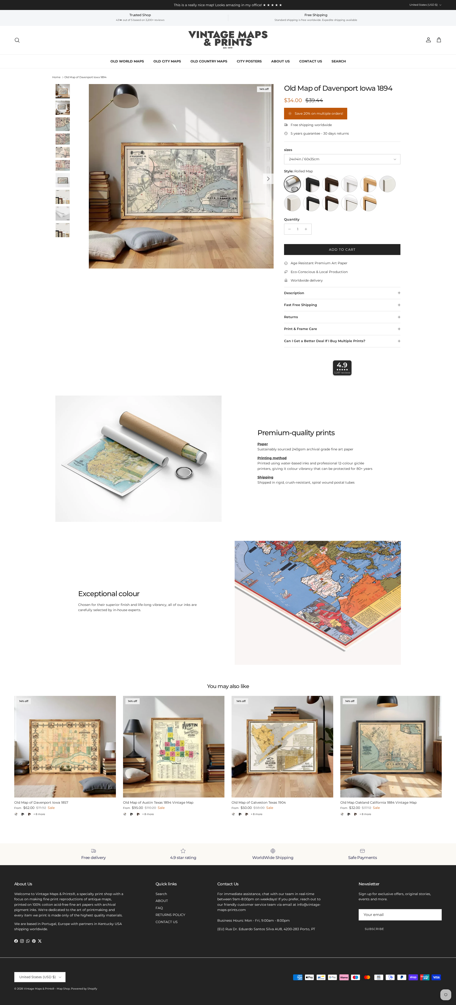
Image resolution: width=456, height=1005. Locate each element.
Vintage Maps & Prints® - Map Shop (47, 988)
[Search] (17, 40)
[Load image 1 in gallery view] (181, 176)
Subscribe (374, 929)
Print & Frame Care (300, 329)
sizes (288, 150)
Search (161, 894)
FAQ (159, 908)
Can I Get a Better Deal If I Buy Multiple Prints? (324, 341)
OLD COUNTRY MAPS (208, 61)
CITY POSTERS (249, 61)
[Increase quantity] (307, 229)
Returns (291, 317)
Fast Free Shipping (300, 305)
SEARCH (339, 61)
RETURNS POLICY (170, 915)
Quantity (291, 219)
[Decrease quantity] (288, 229)
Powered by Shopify (84, 988)
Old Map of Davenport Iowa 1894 (85, 77)
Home (56, 77)
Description (294, 293)
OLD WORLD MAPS (127, 61)
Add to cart (342, 249)
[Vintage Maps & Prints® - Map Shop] (228, 40)
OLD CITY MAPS (167, 61)
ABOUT (162, 901)
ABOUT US (280, 61)
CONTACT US (310, 61)
